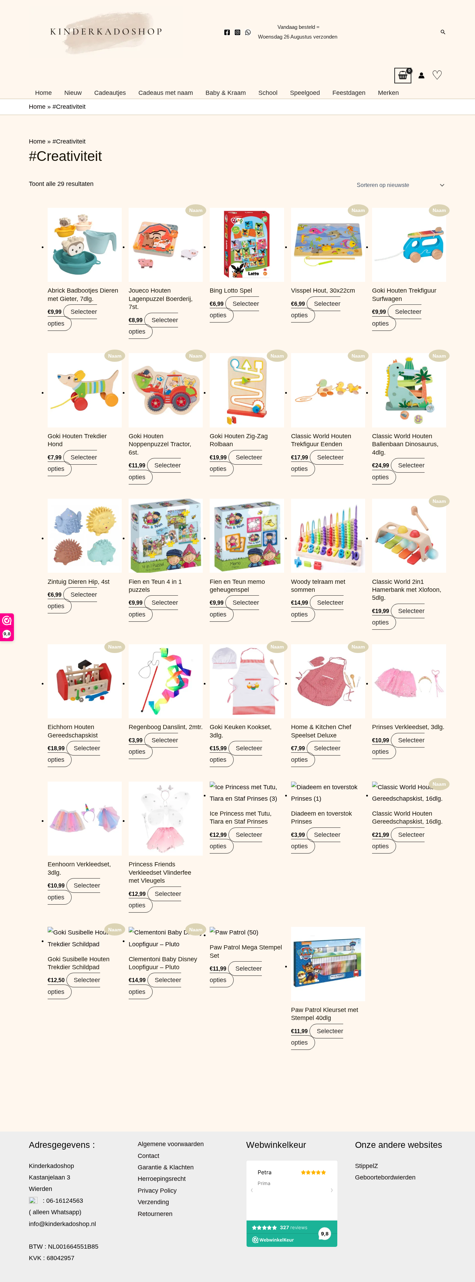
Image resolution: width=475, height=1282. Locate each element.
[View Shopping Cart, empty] (402, 75)
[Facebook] (227, 32)
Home (37, 106)
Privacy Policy (157, 1190)
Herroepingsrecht (162, 1178)
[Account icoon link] (421, 75)
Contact (148, 1155)
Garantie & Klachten (166, 1167)
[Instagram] (237, 32)
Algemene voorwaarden (171, 1144)
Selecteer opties (72, 317)
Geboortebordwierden (385, 1177)
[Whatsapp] (248, 32)
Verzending (153, 1202)
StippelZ (366, 1165)
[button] (443, 32)
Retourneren (155, 1213)
